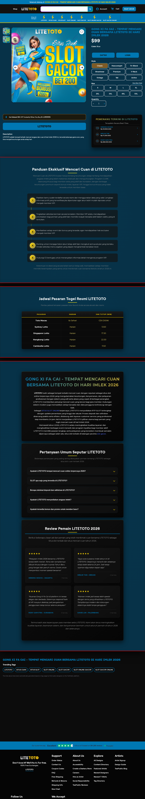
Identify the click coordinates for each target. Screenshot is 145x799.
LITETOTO (44, 126)
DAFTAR (103, 55)
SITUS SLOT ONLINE (50, 411)
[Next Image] (82, 67)
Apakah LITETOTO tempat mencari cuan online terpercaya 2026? (58, 471)
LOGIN (127, 55)
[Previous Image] (15, 67)
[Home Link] (29, 9)
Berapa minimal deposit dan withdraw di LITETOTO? (52, 490)
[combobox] (64, 9)
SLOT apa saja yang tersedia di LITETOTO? (48, 481)
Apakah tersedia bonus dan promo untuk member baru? (54, 509)
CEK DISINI (104, 320)
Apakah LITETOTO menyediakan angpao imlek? (50, 500)
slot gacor (101, 434)
